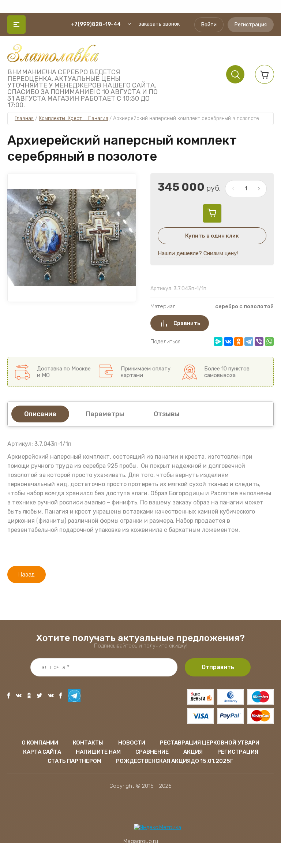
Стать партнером (74, 761)
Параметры (105, 414)
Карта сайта (42, 752)
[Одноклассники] (238, 341)
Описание (40, 414)
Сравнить (187, 323)
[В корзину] (212, 213)
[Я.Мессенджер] (218, 341)
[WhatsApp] (269, 341)
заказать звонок (159, 24)
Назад (26, 574)
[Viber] (259, 341)
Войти (209, 25)
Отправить (218, 667)
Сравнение (152, 752)
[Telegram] (248, 341)
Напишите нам (98, 752)
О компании (40, 742)
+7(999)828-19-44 (96, 24)
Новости (131, 742)
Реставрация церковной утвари (209, 742)
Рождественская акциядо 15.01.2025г (174, 761)
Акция (193, 752)
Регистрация (251, 25)
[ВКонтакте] (228, 341)
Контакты (88, 742)
